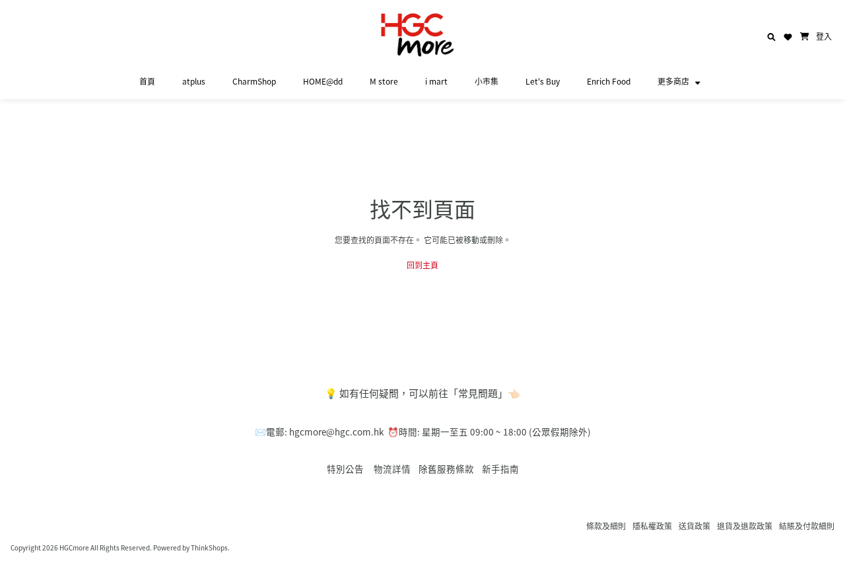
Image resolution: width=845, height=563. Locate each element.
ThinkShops (209, 547)
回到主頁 (422, 264)
